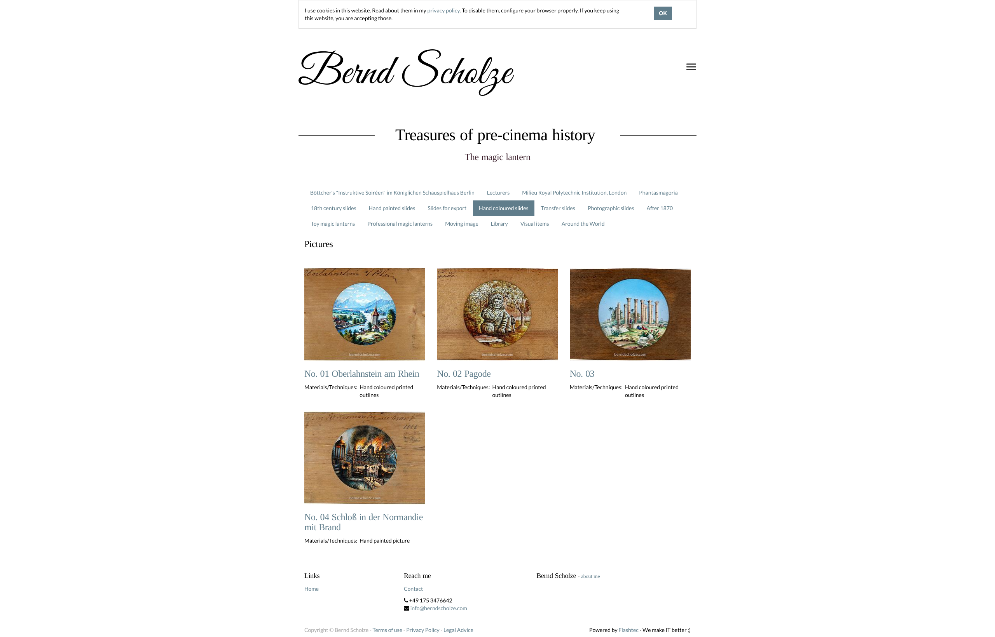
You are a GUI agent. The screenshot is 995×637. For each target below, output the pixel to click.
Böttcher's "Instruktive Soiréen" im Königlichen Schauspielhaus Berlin (392, 192)
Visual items (534, 223)
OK (663, 13)
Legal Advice (458, 630)
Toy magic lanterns (333, 223)
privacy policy (443, 10)
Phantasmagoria (658, 192)
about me (590, 576)
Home (311, 588)
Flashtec (628, 630)
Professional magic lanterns (400, 223)
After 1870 (660, 208)
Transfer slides (558, 208)
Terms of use (387, 630)
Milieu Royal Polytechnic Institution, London (574, 192)
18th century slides (333, 208)
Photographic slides (611, 208)
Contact (413, 588)
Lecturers (498, 192)
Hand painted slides (392, 208)
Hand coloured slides (503, 208)
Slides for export (447, 208)
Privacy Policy (422, 630)
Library (499, 223)
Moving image (461, 223)
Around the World (583, 223)
